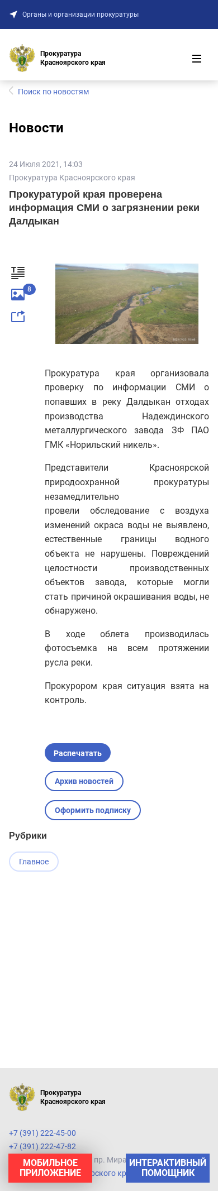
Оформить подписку (93, 810)
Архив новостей (84, 781)
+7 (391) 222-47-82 (42, 1146)
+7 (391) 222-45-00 (42, 1132)
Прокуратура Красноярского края (72, 177)
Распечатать (78, 753)
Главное (34, 861)
